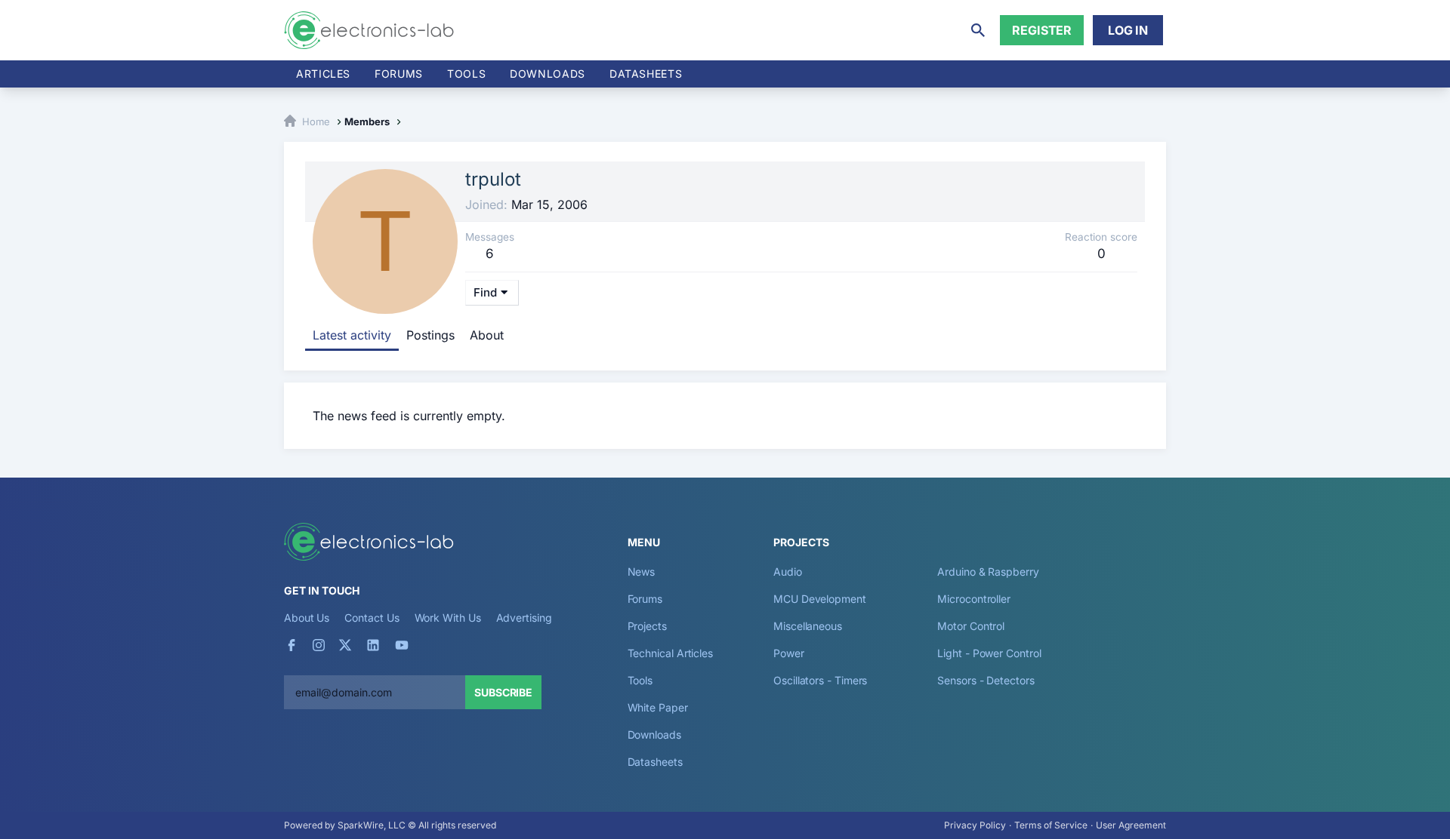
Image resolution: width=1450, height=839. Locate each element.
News (642, 571)
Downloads (654, 734)
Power (788, 653)
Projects (647, 625)
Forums (399, 73)
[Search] (978, 30)
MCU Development (819, 598)
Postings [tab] (430, 335)
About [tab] (487, 335)
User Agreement (1131, 825)
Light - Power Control (989, 653)
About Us (306, 617)
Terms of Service (1051, 825)
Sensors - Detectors (985, 680)
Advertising (524, 617)
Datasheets (645, 73)
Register (1042, 30)
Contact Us (371, 617)
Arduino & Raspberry (987, 571)
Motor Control (970, 625)
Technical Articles (671, 653)
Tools (466, 73)
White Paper (658, 707)
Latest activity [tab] (352, 335)
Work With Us (448, 617)
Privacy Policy (975, 825)
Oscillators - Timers (820, 680)
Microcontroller (973, 598)
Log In (1128, 30)
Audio (787, 571)
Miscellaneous (807, 625)
